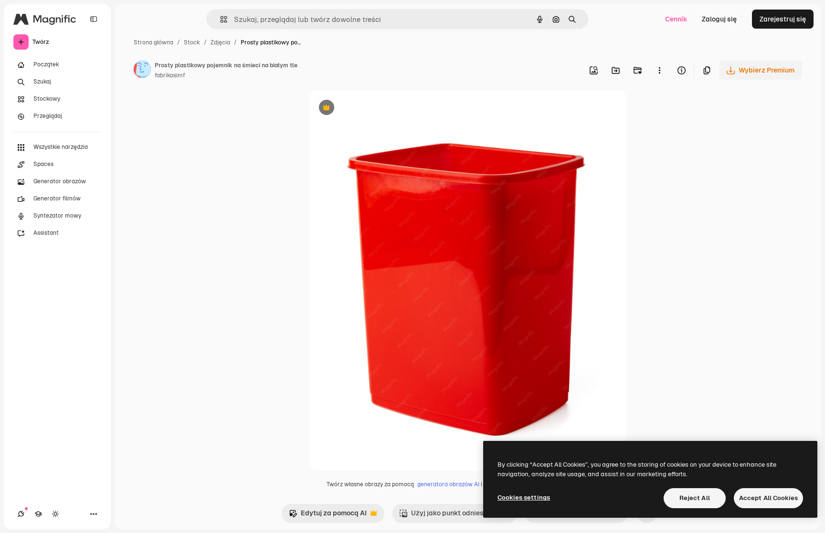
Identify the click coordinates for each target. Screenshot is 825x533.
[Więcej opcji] (659, 70)
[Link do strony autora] (142, 71)
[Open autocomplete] (220, 19)
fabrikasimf (170, 75)
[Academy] (38, 514)
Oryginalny (375, 108)
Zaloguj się (719, 19)
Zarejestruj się (783, 19)
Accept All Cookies (768, 498)
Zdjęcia (220, 42)
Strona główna (153, 42)
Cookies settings (523, 497)
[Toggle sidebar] (93, 19)
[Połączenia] (21, 514)
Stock (192, 42)
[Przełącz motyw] (55, 514)
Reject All (694, 498)
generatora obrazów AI (448, 484)
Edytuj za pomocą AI (328, 516)
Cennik (676, 19)
